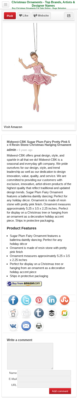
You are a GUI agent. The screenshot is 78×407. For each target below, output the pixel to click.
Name (13, 372)
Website (43, 15)
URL (14, 385)
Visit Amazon (13, 127)
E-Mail (13, 378)
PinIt (10, 15)
